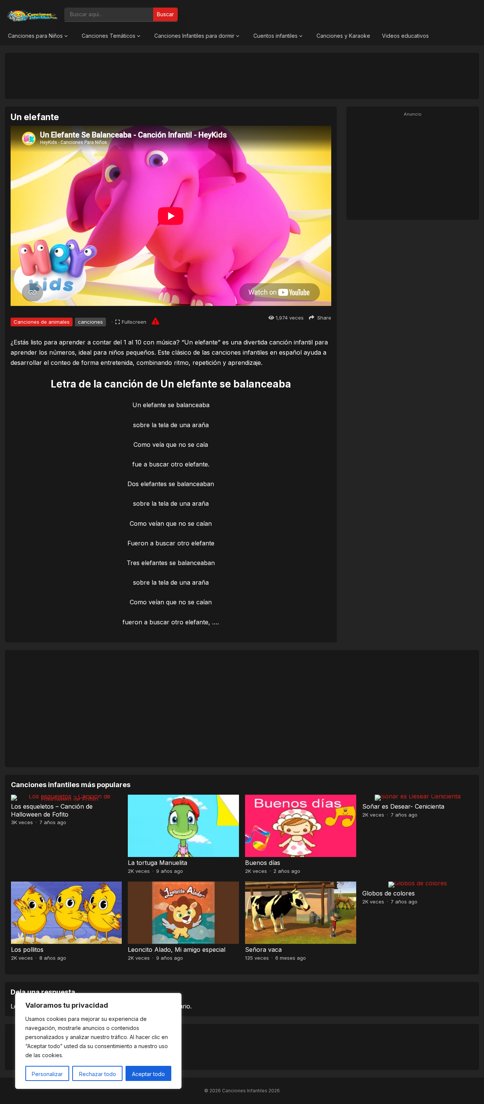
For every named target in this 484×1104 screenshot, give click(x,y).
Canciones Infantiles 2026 (251, 1090)
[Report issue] (155, 321)
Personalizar (47, 1074)
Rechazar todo (97, 1074)
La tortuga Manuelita (157, 862)
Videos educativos (405, 35)
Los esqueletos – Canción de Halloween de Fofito (52, 810)
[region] (98, 1041)
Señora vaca (263, 949)
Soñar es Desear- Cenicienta (403, 806)
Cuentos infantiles (275, 35)
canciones (90, 322)
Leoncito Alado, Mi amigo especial (176, 949)
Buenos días (262, 862)
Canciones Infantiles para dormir (194, 35)
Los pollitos (27, 949)
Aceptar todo (148, 1074)
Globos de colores (388, 893)
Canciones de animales (42, 322)
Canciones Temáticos (108, 35)
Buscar (165, 14)
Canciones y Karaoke (343, 35)
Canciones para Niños (35, 35)
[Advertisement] (242, 76)
